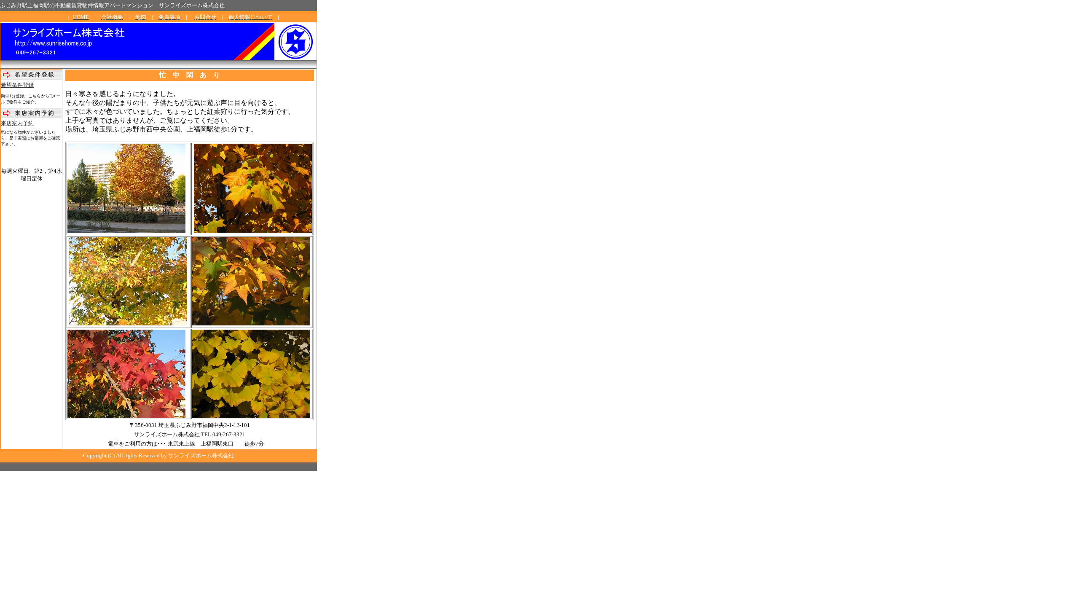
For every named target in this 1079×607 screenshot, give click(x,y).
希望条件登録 (17, 85)
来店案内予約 (17, 123)
